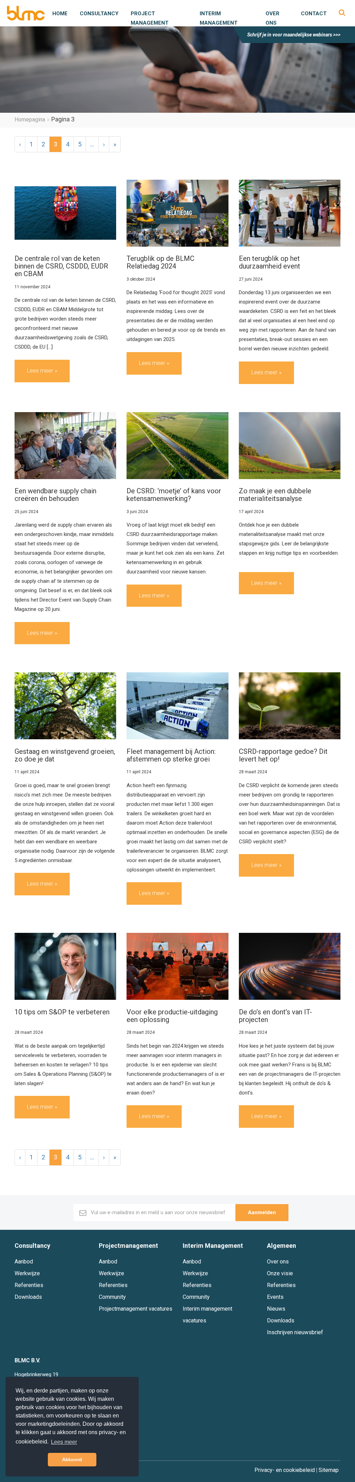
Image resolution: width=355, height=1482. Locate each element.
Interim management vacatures (207, 1314)
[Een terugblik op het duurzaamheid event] (289, 213)
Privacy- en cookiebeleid (284, 1470)
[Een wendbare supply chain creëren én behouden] (65, 445)
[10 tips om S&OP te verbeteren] (65, 966)
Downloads (28, 1297)
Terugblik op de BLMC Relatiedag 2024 (160, 262)
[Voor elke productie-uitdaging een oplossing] (177, 966)
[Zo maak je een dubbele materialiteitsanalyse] (289, 445)
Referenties (29, 1285)
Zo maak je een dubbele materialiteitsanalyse (275, 495)
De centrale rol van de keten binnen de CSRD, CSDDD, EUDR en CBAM (61, 266)
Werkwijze (27, 1273)
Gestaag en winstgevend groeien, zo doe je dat (65, 755)
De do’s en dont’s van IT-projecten (275, 1016)
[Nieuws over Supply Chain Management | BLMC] (26, 13)
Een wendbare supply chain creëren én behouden (55, 495)
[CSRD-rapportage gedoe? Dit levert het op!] (289, 706)
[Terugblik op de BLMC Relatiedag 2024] (177, 213)
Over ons (278, 1261)
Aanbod (24, 1261)
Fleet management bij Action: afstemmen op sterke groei (171, 755)
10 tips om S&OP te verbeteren (62, 1012)
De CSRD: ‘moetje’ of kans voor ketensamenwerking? (174, 495)
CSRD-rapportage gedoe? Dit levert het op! (283, 755)
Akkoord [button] (72, 1459)
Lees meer (40, 370)
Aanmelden (262, 1212)
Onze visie (280, 1273)
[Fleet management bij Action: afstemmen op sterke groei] (177, 706)
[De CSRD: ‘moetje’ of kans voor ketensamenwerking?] (177, 445)
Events (275, 1297)
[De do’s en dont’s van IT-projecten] (289, 966)
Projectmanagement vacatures (135, 1308)
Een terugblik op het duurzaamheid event (269, 262)
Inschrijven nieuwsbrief (295, 1332)
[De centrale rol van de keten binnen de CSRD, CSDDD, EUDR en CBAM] (65, 213)
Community (112, 1297)
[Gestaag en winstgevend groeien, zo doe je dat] (65, 706)
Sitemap (329, 1470)
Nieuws (276, 1308)
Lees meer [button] (64, 1442)
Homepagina (30, 119)
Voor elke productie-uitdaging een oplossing (172, 1016)
